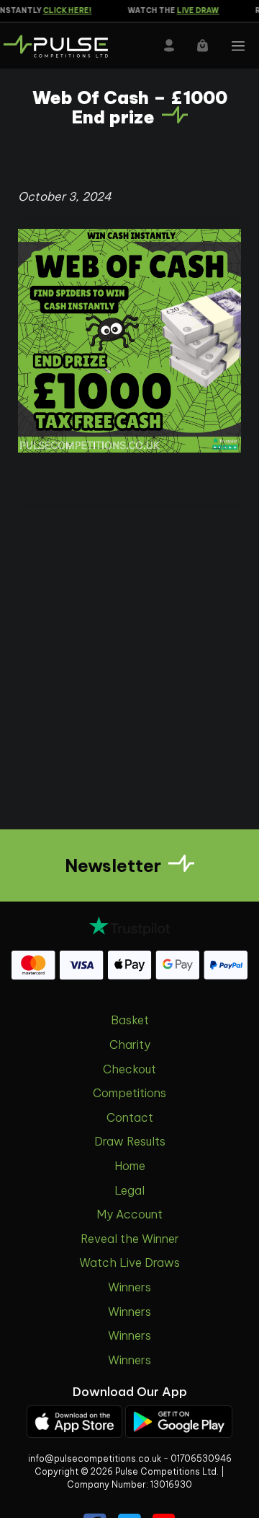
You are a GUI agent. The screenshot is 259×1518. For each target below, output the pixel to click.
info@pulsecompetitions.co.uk (94, 1458)
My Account (129, 1214)
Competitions (129, 1093)
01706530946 (201, 1458)
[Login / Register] (169, 45)
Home (129, 1166)
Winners (129, 1287)
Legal (129, 1190)
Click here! (62, 10)
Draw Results (129, 1141)
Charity (129, 1044)
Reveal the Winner (130, 1238)
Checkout (129, 1069)
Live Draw (193, 10)
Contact (129, 1117)
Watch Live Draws (129, 1262)
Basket (130, 1020)
